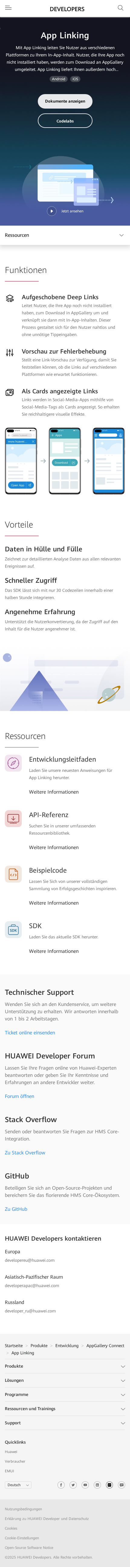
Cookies (11, 1528)
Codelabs (65, 121)
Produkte (39, 1345)
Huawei (11, 1452)
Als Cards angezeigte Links (60, 391)
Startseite (14, 1345)
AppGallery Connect (105, 1345)
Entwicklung (67, 1345)
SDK (35, 926)
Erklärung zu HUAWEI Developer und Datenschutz (47, 1519)
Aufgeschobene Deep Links (60, 297)
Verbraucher (15, 1461)
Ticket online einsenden (30, 1033)
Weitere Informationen (54, 792)
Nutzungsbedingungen (24, 1509)
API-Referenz (48, 815)
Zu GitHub (16, 1209)
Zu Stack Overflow (25, 1153)
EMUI (9, 1471)
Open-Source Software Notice (29, 1548)
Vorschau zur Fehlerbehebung (64, 351)
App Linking (22, 1352)
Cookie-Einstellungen (22, 1538)
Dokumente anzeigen (65, 101)
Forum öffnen (19, 1096)
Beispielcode (48, 870)
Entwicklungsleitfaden (62, 759)
